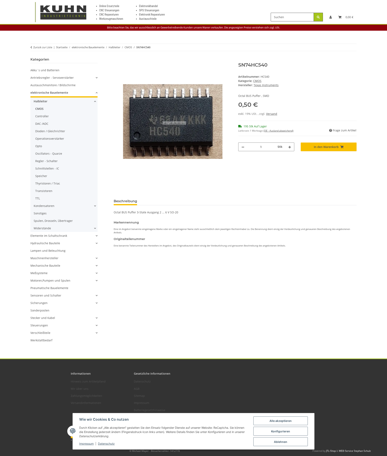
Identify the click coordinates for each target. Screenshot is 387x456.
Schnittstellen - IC (47, 168)
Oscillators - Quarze (48, 153)
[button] (330, 17)
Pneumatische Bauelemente (49, 288)
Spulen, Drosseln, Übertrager (53, 221)
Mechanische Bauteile (45, 265)
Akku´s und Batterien (44, 70)
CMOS (257, 81)
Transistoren (43, 191)
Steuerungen (39, 325)
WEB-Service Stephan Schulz (355, 451)
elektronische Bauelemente (49, 92)
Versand (271, 114)
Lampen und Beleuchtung (48, 251)
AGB (136, 389)
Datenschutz (106, 443)
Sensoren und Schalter (45, 295)
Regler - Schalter (46, 161)
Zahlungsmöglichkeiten (86, 396)
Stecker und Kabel (42, 318)
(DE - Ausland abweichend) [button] (278, 130)
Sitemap (139, 396)
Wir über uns (79, 389)
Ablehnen (280, 441)
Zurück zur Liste (42, 47)
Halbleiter (40, 101)
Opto (38, 146)
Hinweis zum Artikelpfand (88, 381)
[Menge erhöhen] (289, 147)
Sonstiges (40, 213)
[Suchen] (318, 17)
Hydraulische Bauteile (45, 243)
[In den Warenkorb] (117, 60)
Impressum (86, 443)
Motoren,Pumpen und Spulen (50, 280)
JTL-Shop (331, 451)
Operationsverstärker (49, 138)
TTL (37, 198)
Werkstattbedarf (41, 340)
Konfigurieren (280, 431)
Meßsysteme (39, 273)
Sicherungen (39, 303)
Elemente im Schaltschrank (48, 236)
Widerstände (42, 228)
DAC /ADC (41, 124)
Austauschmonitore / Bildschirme (53, 85)
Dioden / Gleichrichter (50, 131)
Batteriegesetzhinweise (149, 410)
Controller (42, 116)
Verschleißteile (40, 333)
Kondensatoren (44, 206)
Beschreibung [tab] (125, 201)
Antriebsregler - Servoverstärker (52, 78)
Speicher (41, 176)
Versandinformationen (86, 403)
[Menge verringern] (242, 147)
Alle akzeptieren (280, 420)
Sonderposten (39, 310)
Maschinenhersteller (44, 258)
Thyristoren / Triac (47, 183)
